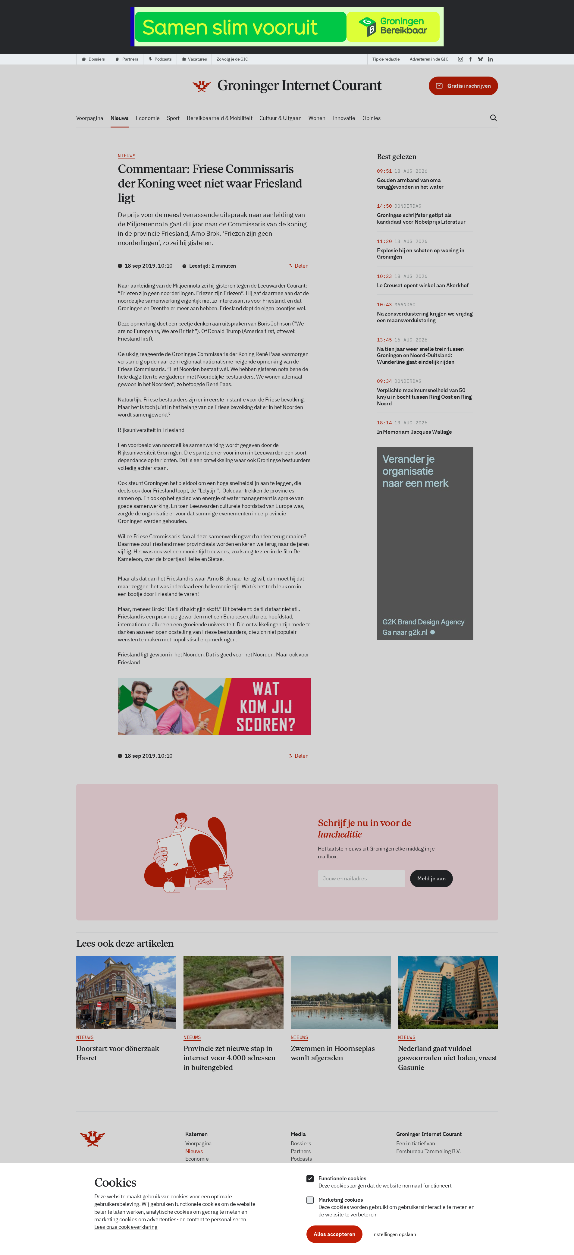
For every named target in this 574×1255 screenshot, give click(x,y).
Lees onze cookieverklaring (126, 1226)
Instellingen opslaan (394, 1234)
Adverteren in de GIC (429, 59)
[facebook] (470, 59)
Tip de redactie (386, 59)
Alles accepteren (334, 1234)
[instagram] (461, 59)
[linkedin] (490, 59)
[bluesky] (480, 59)
